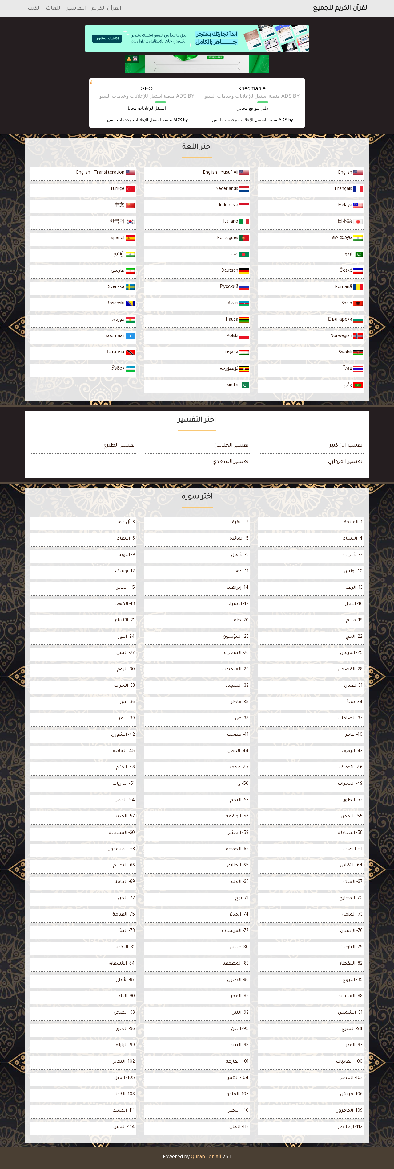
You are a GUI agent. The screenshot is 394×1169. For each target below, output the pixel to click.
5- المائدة (239, 539)
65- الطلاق (238, 865)
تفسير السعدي (231, 462)
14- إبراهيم (238, 588)
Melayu (345, 205)
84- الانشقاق (122, 963)
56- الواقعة (237, 816)
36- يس (127, 702)
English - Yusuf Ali (221, 173)
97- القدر (354, 1045)
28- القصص (350, 669)
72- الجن (126, 898)
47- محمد (239, 767)
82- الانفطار (351, 963)
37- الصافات (350, 718)
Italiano (231, 222)
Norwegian (341, 336)
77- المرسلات (235, 931)
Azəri (233, 303)
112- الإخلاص (350, 1127)
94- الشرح (352, 1029)
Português (228, 238)
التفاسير (76, 8)
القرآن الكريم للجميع (341, 8)
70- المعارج (351, 898)
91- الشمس (350, 1013)
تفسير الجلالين (231, 445)
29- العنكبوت (235, 669)
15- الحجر (126, 588)
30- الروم (126, 669)
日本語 (345, 222)
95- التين (240, 1029)
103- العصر (351, 1078)
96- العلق (125, 1029)
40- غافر (354, 735)
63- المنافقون (121, 849)
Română (344, 287)
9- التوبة (127, 555)
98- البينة (239, 1045)
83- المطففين (234, 963)
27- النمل (125, 653)
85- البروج (353, 980)
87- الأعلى (125, 980)
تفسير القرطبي (345, 462)
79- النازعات (351, 947)
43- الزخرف (352, 751)
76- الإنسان (351, 931)
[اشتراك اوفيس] (197, 64)
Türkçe (118, 189)
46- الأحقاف (351, 767)
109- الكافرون (349, 1111)
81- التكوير (125, 947)
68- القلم (240, 882)
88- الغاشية (350, 996)
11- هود (242, 571)
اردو (349, 254)
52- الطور (353, 800)
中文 (120, 205)
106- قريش (351, 1094)
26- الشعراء (236, 653)
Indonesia (229, 205)
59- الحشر (238, 833)
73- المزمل (352, 914)
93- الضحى (124, 1013)
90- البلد (126, 996)
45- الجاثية (124, 751)
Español (117, 238)
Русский (229, 287)
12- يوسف (125, 571)
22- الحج (354, 637)
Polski (233, 336)
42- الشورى (123, 735)
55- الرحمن (352, 816)
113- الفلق (239, 1127)
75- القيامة (123, 914)
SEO (147, 88)
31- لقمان (353, 686)
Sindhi (233, 385)
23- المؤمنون (236, 637)
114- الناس (124, 1127)
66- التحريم (124, 865)
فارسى (118, 271)
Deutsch (230, 271)
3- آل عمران (123, 522)
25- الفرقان (351, 653)
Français (344, 189)
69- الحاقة (125, 882)
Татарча (116, 352)
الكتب (34, 8)
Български (340, 320)
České (346, 271)
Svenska (117, 287)
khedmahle (252, 88)
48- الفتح (125, 767)
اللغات (54, 8)
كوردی (119, 320)
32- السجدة (237, 686)
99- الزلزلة (125, 1045)
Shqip (347, 303)
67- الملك (353, 882)
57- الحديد (125, 816)
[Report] (129, 58)
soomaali (116, 336)
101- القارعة (237, 1062)
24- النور (126, 637)
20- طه (241, 620)
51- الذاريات (123, 784)
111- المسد (124, 1111)
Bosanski (116, 303)
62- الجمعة (237, 849)
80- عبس (239, 947)
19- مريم (354, 620)
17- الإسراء (238, 604)
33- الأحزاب (124, 686)
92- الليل (240, 1013)
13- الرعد (354, 588)
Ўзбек (118, 369)
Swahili (346, 352)
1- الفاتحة (353, 522)
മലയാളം (342, 238)
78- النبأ (127, 931)
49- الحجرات (350, 784)
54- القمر (125, 800)
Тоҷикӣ (231, 352)
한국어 (118, 222)
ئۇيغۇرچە (229, 369)
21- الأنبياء (125, 620)
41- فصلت (238, 735)
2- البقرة (240, 522)
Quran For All (206, 1157)
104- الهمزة (237, 1078)
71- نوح (242, 898)
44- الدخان (238, 751)
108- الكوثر (124, 1094)
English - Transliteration (101, 173)
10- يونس (353, 571)
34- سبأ (355, 702)
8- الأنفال (240, 555)
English (345, 173)
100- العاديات (349, 1062)
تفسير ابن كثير (346, 445)
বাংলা (235, 254)
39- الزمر (127, 718)
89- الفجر (240, 996)
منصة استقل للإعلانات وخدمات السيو (244, 119)
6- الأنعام (126, 539)
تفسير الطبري (118, 445)
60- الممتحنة (122, 833)
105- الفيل (124, 1078)
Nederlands (227, 189)
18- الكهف (124, 604)
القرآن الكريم (106, 8)
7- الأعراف (353, 555)
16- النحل (354, 604)
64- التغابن (351, 865)
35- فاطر (240, 702)
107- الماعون (236, 1094)
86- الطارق (238, 980)
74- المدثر (239, 914)
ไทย (348, 369)
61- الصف (353, 849)
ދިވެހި (348, 385)
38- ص (242, 718)
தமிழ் (120, 254)
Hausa (232, 320)
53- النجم (239, 800)
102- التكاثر (124, 1062)
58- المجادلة (350, 833)
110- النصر (238, 1111)
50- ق (243, 784)
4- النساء (353, 539)
